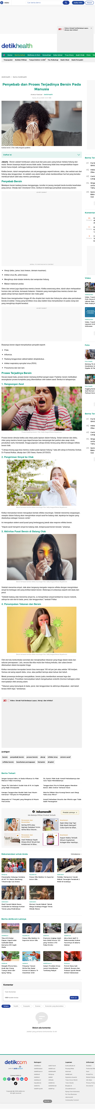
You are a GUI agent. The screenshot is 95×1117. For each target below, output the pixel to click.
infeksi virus (53, 757)
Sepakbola (37, 1083)
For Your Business (71, 1094)
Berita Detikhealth (20, 77)
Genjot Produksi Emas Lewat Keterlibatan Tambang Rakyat (51, 968)
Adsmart (68, 1071)
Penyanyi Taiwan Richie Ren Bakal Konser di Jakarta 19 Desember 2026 (30, 969)
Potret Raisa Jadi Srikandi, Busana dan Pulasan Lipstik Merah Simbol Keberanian (72, 969)
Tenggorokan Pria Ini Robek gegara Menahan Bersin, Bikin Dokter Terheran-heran (60, 786)
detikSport (37, 1080)
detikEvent (68, 1074)
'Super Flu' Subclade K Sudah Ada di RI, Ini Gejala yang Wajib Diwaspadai (20, 786)
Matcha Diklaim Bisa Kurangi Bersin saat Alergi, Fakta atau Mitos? (61, 793)
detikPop (51, 1088)
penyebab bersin (17, 757)
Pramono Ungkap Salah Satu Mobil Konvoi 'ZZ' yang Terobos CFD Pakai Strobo (52, 941)
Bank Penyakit (77, 60)
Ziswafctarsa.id (70, 1088)
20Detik (50, 1080)
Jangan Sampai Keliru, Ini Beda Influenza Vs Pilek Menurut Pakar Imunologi (20, 779)
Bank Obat (65, 60)
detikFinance (38, 1071)
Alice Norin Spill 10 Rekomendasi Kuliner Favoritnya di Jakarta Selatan (72, 941)
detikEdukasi (38, 1068)
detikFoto (51, 1083)
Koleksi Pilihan (21, 60)
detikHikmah (52, 1086)
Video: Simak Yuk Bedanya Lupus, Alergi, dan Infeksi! (31, 700)
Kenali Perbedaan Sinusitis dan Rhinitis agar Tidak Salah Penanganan (62, 800)
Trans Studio (69, 1083)
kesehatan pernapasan (25, 762)
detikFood (51, 1068)
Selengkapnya (76, 854)
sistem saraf (65, 757)
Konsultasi (47, 55)
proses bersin (32, 757)
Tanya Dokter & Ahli (37, 60)
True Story (69, 55)
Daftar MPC (78, 3)
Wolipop (51, 1074)
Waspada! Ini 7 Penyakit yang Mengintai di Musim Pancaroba (20, 800)
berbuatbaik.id (70, 1065)
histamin (41, 762)
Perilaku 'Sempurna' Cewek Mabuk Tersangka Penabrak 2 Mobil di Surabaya (68, 879)
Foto (88, 55)
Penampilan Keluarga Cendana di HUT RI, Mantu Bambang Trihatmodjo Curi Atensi (13, 879)
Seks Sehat (57, 55)
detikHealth (6, 77)
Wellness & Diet (33, 55)
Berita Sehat (20, 55)
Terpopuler (8, 60)
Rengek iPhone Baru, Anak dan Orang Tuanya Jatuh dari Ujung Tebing (9, 969)
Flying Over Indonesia (72, 1091)
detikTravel (52, 1065)
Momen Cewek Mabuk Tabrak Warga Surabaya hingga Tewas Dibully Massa (40, 906)
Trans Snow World (71, 1080)
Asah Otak (80, 55)
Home (10, 55)
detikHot (37, 1077)
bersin (5, 757)
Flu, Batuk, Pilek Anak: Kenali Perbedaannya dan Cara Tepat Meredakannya (61, 779)
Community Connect (72, 1100)
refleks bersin (8, 762)
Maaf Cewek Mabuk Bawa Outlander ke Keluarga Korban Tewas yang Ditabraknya (13, 906)
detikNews (37, 1065)
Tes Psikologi (53, 60)
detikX (50, 1077)
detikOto (37, 1086)
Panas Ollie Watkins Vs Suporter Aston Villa (41, 878)
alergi (42, 757)
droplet (51, 762)
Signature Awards (71, 1077)
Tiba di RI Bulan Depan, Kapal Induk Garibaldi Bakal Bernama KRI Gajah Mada (9, 942)
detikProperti (38, 1088)
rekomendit (69, 1097)
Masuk (89, 3)
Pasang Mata (69, 1068)
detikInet (37, 1074)
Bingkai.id (68, 1086)
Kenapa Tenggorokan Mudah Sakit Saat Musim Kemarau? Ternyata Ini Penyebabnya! (19, 793)
